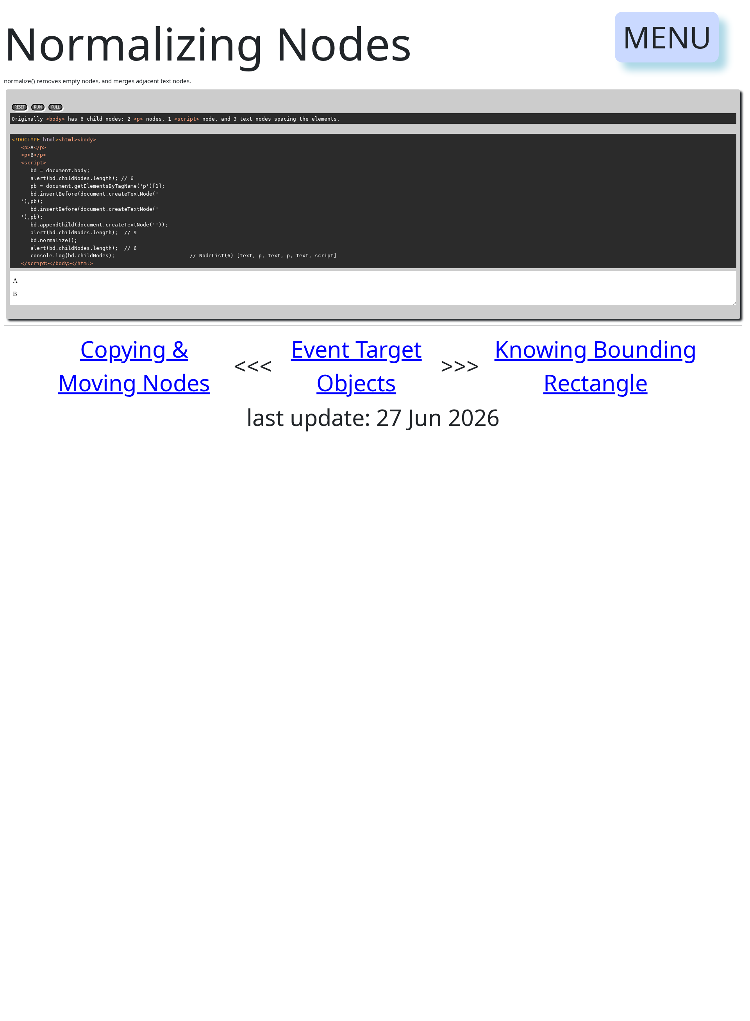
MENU (667, 36)
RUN (38, 107)
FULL (55, 107)
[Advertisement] (238, 587)
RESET (19, 107)
